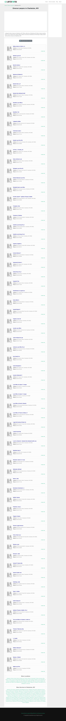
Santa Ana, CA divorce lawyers (25, 678)
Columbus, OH (42, 680)
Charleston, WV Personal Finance (35, 690)
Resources (40, 713)
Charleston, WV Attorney (11, 689)
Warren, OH (14, 682)
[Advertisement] (25, 21)
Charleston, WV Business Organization (27, 697)
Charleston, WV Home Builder (34, 699)
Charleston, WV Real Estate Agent (24, 695)
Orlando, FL (36, 679)
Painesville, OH (8, 682)
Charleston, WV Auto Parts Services (13, 694)
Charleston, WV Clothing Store (12, 695)
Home (46, 1)
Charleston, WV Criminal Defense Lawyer (26, 698)
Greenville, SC (41, 682)
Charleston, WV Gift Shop (13, 690)
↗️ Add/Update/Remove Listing (26, 40)
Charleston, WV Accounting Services (34, 692)
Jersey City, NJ (37, 680)
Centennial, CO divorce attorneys (36, 678)
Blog (57, 1)
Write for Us (35, 713)
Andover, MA (18, 680)
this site (28, 683)
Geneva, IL (8, 680)
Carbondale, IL (42, 679)
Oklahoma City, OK (19, 682)
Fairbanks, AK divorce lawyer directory (13, 678)
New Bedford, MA (24, 680)
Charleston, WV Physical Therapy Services (13, 697)
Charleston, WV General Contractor (39, 694)
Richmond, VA (24, 683)
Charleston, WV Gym (25, 699)
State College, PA (31, 682)
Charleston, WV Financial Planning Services (13, 699)
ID (39, 679)
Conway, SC (36, 682)
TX (44, 682)
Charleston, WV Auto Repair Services (25, 694)
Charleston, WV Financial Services (39, 698)
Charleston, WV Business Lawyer (39, 697)
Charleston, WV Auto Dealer (40, 693)
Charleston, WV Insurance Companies (21, 692)
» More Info (43, 51)
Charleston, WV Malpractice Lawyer (30, 701)
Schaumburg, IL (13, 680)
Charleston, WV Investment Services (37, 695)
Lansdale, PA (25, 682)
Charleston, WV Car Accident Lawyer (12, 698)
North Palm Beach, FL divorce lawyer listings (26, 679)
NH (33, 680)
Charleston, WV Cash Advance (24, 690)
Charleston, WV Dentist (33, 689)
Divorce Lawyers (52, 1)
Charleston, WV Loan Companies (18, 701)
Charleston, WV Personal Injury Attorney (19, 693)
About (60, 1)
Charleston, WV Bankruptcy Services (22, 689)
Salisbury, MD (30, 680)
